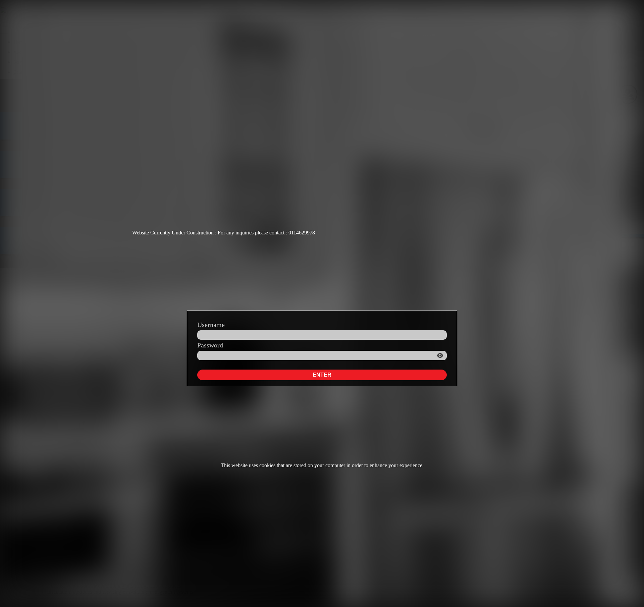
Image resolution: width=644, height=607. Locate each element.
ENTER (322, 375)
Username (211, 324)
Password (210, 345)
